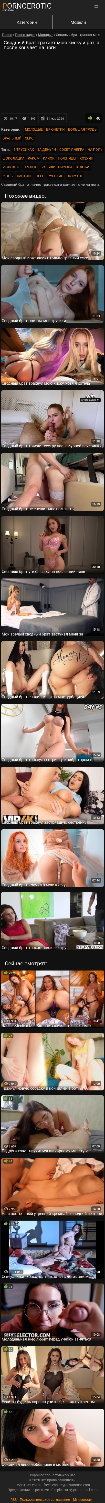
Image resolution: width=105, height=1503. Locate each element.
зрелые (30, 167)
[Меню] (96, 7)
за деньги (46, 149)
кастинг (24, 175)
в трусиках (23, 149)
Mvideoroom (82, 1499)
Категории (27, 22)
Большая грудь (82, 129)
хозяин (86, 158)
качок (48, 158)
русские (55, 175)
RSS (13, 1499)
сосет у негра (71, 149)
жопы (7, 175)
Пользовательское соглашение (45, 1499)
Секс (29, 138)
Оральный (11, 138)
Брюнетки (55, 129)
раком (34, 158)
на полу (95, 149)
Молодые (34, 129)
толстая (82, 167)
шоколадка (13, 158)
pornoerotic (27, 6)
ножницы (67, 158)
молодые (11, 167)
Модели (78, 22)
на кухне (74, 175)
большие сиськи (56, 167)
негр (40, 175)
